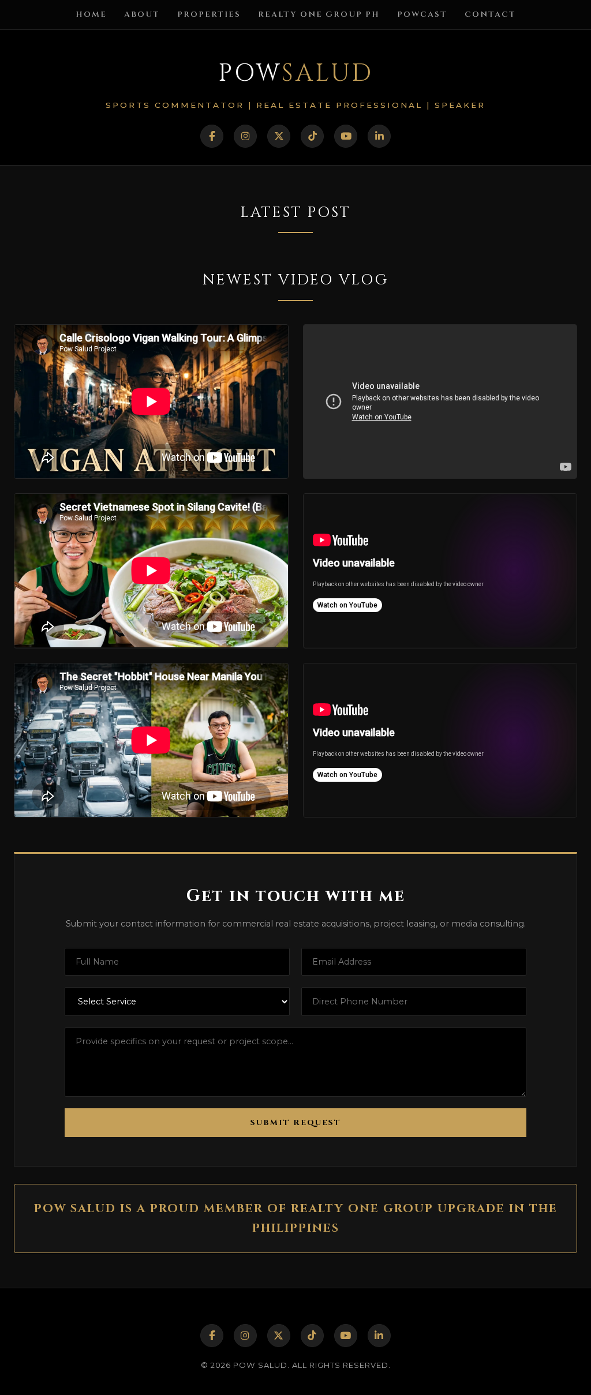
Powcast (422, 14)
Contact (490, 14)
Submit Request (295, 1123)
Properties (209, 14)
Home (91, 14)
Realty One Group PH (319, 14)
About (142, 14)
